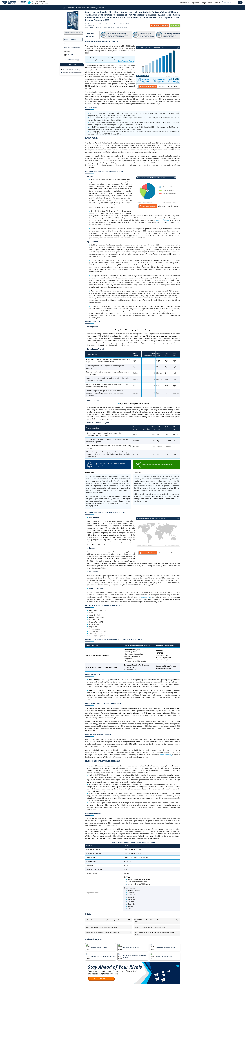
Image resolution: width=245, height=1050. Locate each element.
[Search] (240, 2)
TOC (65, 43)
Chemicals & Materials (76, 8)
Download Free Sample (148, 86)
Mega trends (195, 3)
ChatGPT (70, 55)
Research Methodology (72, 47)
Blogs (204, 3)
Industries (183, 3)
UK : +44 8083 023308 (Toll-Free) (71, 70)
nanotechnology (166, 755)
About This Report (70, 39)
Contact (217, 3)
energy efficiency (162, 220)
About (210, 3)
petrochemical (146, 597)
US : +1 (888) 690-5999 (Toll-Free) (71, 68)
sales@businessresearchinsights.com (72, 72)
